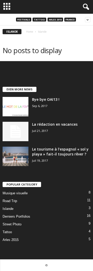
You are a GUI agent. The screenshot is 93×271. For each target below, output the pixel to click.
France (70, 19)
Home (29, 31)
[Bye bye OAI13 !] (15, 106)
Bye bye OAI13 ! (45, 99)
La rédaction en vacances (55, 124)
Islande (8, 209)
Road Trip (10, 201)
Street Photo (12, 224)
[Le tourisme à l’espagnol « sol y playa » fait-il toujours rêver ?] (15, 156)
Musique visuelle (15, 193)
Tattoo (39, 19)
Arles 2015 (55, 19)
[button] (85, 7)
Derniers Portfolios (16, 216)
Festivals (23, 19)
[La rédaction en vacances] (15, 131)
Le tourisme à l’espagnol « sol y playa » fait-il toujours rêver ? (60, 151)
